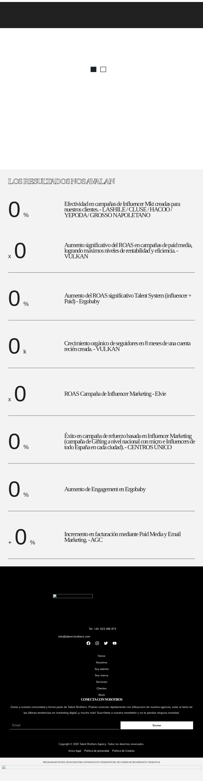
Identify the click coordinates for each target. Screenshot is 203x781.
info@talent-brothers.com (74, 636)
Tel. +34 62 (96, 628)
